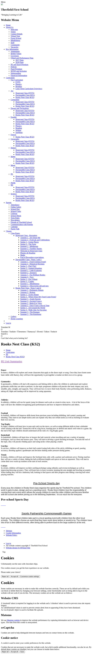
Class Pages (15, 233)
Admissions (15, 51)
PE (12, 174)
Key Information (12, 49)
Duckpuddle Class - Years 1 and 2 (28, 260)
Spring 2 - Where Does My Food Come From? (38, 297)
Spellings (19, 132)
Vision (13, 32)
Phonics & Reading (27, 253)
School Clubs (16, 211)
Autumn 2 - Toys (26, 277)
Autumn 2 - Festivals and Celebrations (35, 240)
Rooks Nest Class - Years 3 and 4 (28, 288)
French (13, 135)
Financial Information (19, 75)
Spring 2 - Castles (27, 281)
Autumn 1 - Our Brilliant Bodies (32, 275)
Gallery (13, 316)
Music (13, 165)
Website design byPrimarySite (18, 548)
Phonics (19, 84)
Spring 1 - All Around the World (32, 308)
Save (22, 652)
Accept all (14, 576)
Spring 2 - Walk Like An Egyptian (33, 310)
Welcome (14, 29)
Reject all (5, 576)
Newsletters (15, 220)
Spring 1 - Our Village (28, 279)
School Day (15, 209)
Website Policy (11, 535)
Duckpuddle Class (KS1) (25, 95)
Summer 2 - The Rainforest (30, 314)
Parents (8, 203)
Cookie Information (13, 533)
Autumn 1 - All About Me (30, 238)
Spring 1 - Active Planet (29, 295)
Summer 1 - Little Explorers (31, 270)
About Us (9, 27)
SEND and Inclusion (19, 71)
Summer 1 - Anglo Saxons (30, 299)
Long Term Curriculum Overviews (29, 89)
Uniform (14, 214)
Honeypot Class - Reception (26, 235)
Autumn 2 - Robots (27, 292)
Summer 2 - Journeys (28, 273)
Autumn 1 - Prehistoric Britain (31, 290)
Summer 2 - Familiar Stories (31, 249)
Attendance (15, 205)
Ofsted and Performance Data (22, 58)
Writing (18, 130)
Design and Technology (20, 108)
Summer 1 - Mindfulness (29, 284)
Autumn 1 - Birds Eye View (31, 303)
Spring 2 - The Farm (28, 244)
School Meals (16, 216)
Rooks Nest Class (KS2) (25, 97)
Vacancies (14, 47)
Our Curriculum (17, 80)
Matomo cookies (13, 620)
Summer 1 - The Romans (30, 312)
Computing (15, 100)
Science (14, 194)
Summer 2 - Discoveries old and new (34, 286)
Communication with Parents (22, 224)
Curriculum (10, 78)
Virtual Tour (15, 36)
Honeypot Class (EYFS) (25, 93)
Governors (15, 56)
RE (12, 185)
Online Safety (16, 207)
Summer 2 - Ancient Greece (31, 301)
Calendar (14, 227)
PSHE (13, 183)
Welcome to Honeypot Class (31, 251)
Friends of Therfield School (21, 222)
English (13, 117)
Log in (8, 323)
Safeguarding (16, 73)
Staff (12, 43)
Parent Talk (15, 229)
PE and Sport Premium (19, 65)
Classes (9, 231)
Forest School (16, 38)
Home (8, 25)
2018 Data (19, 62)
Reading (19, 86)
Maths (13, 157)
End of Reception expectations (32, 257)
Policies (14, 67)
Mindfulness (15, 40)
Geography (15, 139)
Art (12, 91)
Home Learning (17, 319)
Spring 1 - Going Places (29, 242)
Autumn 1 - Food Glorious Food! (33, 262)
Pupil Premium (16, 69)
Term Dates (15, 218)
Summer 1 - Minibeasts (29, 246)
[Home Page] (2, 4)
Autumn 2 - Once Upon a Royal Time (34, 306)
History (13, 148)
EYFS (18, 82)
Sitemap (9, 531)
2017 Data (19, 60)
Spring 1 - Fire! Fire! (28, 266)
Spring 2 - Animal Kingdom (31, 268)
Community (15, 45)
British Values (16, 54)
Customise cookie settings (29, 576)
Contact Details (16, 34)
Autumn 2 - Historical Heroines (32, 264)
